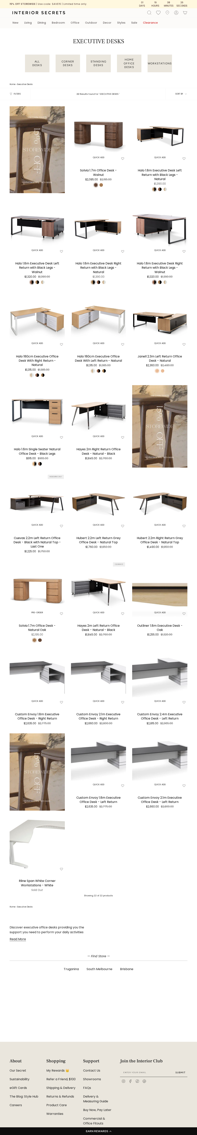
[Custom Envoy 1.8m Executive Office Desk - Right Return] (37, 677)
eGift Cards (18, 1088)
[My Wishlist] (158, 12)
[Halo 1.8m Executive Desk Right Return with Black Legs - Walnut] (159, 226)
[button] (98, 1131)
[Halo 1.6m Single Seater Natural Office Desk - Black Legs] (37, 412)
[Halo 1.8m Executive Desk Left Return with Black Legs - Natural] (159, 133)
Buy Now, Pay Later (97, 1110)
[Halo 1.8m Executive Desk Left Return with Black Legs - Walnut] (37, 226)
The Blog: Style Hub (24, 1096)
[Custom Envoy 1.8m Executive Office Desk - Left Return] (98, 761)
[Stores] (167, 12)
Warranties (54, 1114)
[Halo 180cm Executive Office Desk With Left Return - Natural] (98, 319)
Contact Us (91, 1070)
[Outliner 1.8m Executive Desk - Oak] (159, 589)
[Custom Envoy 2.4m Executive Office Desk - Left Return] (159, 677)
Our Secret (18, 1070)
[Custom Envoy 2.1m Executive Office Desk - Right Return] (98, 677)
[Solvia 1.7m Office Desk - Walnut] (98, 133)
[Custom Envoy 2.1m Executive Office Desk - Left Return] (159, 761)
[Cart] (185, 12)
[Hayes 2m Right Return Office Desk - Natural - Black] (98, 412)
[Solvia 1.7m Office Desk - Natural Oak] (37, 589)
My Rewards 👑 (57, 1070)
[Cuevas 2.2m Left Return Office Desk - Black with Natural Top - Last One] (37, 501)
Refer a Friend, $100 (61, 1079)
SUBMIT (180, 1072)
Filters (17, 93)
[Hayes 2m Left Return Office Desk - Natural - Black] (98, 589)
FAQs (87, 1088)
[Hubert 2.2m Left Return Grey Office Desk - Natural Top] (98, 501)
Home (12, 84)
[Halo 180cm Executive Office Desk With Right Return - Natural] (37, 319)
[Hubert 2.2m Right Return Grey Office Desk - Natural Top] (159, 501)
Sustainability (19, 1079)
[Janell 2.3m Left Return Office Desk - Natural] (159, 319)
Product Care (56, 1105)
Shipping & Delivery (60, 1088)
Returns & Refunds (60, 1096)
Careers (16, 1105)
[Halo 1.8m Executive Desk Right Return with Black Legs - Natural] (98, 226)
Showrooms (92, 1079)
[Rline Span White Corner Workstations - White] (37, 844)
